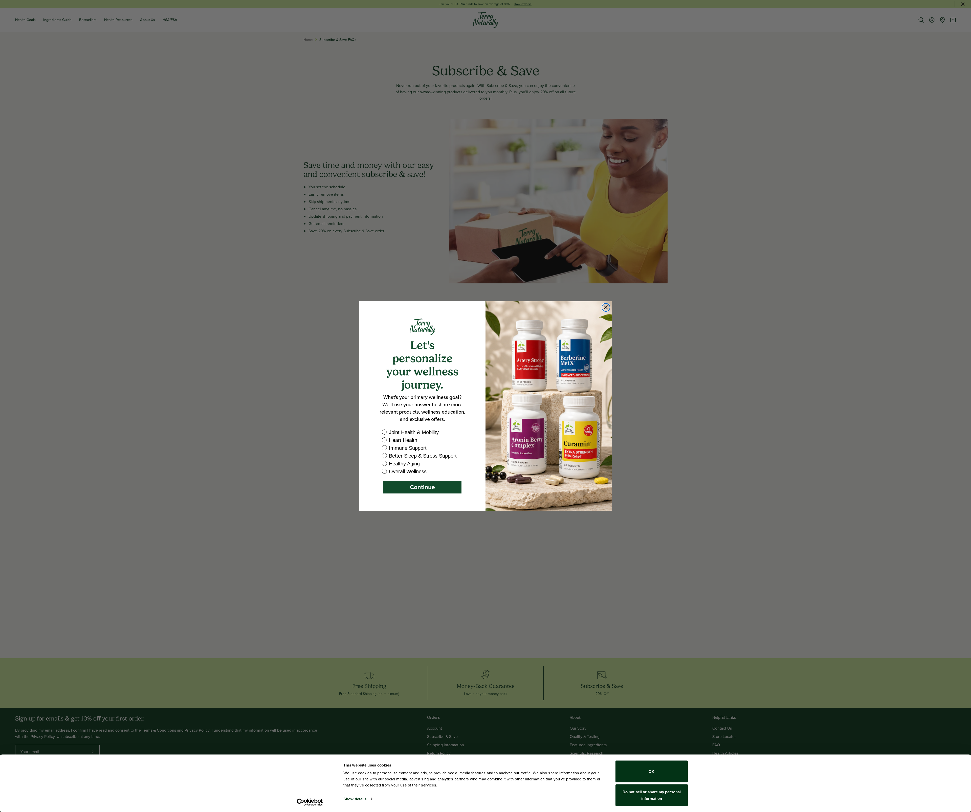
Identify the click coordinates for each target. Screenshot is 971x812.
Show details (354, 799)
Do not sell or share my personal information (652, 795)
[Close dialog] (606, 307)
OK (651, 771)
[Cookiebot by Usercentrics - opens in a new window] (310, 802)
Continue (422, 487)
